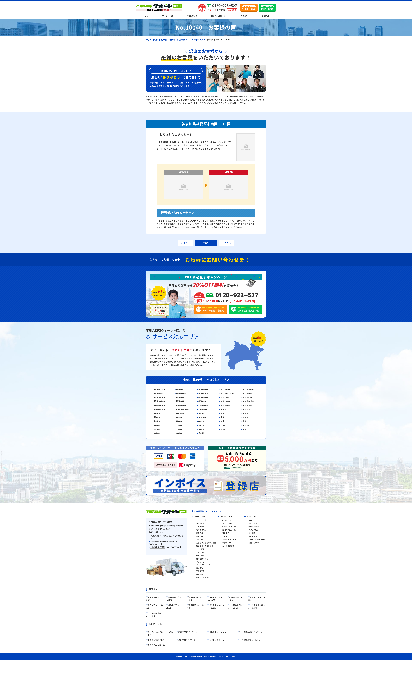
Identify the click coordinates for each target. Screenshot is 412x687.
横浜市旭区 (159, 393)
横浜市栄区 (181, 401)
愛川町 (157, 425)
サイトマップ (253, 536)
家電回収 (199, 539)
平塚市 (157, 413)
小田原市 (246, 413)
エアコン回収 (201, 552)
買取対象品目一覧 (229, 530)
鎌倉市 (157, 417)
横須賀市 (246, 409)
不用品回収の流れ (229, 539)
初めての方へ (227, 520)
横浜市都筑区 (182, 393)
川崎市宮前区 (160, 405)
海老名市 (202, 417)
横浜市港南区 (204, 393)
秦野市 (179, 417)
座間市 (223, 417)
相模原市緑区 (204, 409)
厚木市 (223, 413)
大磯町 (179, 425)
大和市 (201, 413)
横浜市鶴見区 (204, 389)
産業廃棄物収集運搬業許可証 (162, 541)
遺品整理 (199, 568)
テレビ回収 (200, 549)
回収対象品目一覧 (218, 15)
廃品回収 (199, 533)
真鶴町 (179, 433)
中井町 (157, 433)
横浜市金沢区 (160, 397)
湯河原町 (246, 425)
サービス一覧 (167, 15)
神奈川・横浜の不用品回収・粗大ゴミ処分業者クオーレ (203, 656)
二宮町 (223, 425)
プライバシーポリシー (257, 539)
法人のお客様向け (203, 577)
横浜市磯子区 (204, 397)
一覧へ (206, 242)
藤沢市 (223, 409)
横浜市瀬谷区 (160, 401)
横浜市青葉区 (182, 389)
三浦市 (223, 421)
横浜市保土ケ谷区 (228, 393)
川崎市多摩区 (204, 405)
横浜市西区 (203, 401)
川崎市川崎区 (182, 405)
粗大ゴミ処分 (201, 530)
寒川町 (201, 421)
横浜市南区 (247, 393)
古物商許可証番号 (157, 547)
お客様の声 (226, 543)
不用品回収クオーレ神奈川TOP (207, 511)
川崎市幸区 (247, 405)
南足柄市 (246, 421)
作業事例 (225, 536)
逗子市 (179, 421)
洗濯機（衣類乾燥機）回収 (206, 543)
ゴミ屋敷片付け (202, 559)
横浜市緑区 (181, 397)
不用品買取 (243, 15)
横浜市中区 (225, 397)
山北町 (245, 429)
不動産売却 (200, 571)
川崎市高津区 (248, 401)
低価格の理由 (253, 526)
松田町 (223, 429)
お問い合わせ (253, 543)
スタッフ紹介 (253, 530)
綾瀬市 (157, 421)
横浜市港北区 (160, 389)
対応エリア (252, 520)
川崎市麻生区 (226, 405)
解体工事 (199, 574)
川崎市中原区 (226, 401)
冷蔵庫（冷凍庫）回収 (204, 546)
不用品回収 (200, 523)
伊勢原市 (246, 417)
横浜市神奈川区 (249, 389)
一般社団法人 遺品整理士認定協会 (166, 537)
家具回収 (199, 536)
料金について (192, 15)
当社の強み (252, 523)
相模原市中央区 (183, 409)
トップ (146, 15)
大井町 (179, 429)
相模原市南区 (160, 409)
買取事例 (225, 533)
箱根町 (201, 429)
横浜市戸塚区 (226, 389)
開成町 (157, 429)
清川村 (201, 433)
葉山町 (201, 425)
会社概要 (265, 15)
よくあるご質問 (228, 546)
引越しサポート (202, 555)
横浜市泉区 (247, 397)
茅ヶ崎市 (180, 413)
